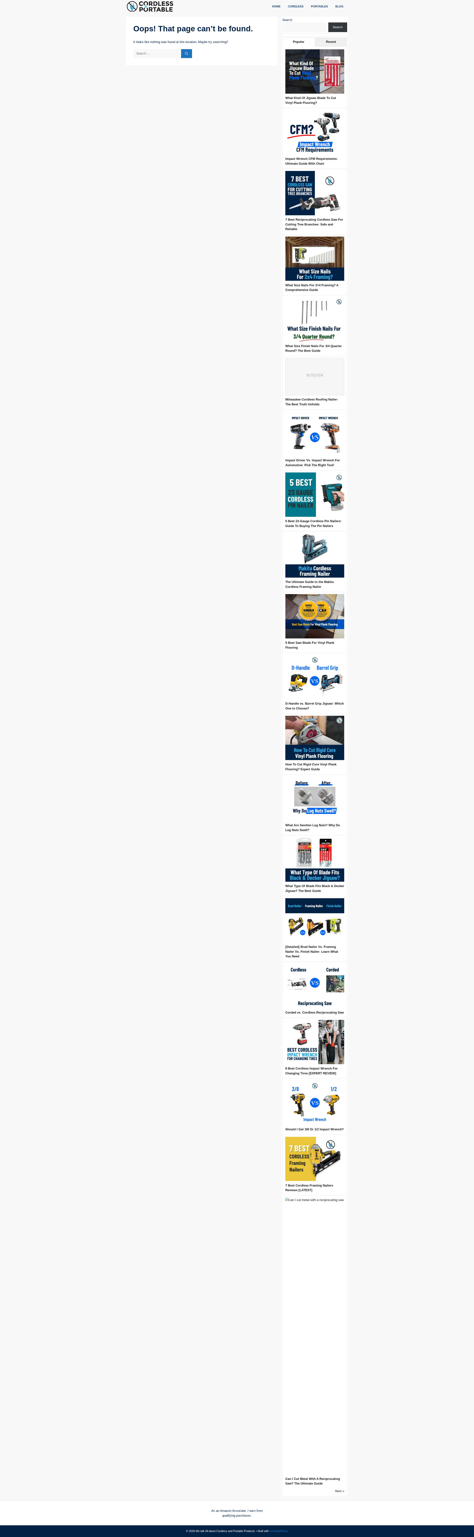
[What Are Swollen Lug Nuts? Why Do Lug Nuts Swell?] (314, 820)
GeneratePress (278, 1531)
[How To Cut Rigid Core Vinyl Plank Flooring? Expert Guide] (314, 759)
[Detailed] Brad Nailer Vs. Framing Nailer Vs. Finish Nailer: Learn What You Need (311, 951)
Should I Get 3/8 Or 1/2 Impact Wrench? (314, 1129)
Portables (319, 6)
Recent (331, 42)
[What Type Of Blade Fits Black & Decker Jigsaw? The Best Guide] (314, 880)
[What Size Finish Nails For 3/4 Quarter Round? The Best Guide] (314, 340)
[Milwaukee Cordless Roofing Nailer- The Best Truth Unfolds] (314, 394)
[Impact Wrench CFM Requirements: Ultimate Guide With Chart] (314, 153)
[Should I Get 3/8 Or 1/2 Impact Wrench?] (314, 1124)
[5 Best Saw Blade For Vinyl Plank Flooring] (314, 637)
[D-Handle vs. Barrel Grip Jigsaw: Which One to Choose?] (314, 698)
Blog (339, 6)
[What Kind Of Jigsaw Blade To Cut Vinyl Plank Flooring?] (314, 92)
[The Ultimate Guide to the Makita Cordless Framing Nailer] (314, 576)
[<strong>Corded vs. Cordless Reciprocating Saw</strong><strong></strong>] (314, 1007)
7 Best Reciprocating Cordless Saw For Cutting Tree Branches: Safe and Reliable (314, 224)
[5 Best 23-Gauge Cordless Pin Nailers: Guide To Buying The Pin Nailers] (314, 516)
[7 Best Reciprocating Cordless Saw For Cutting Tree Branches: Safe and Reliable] (314, 214)
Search (287, 20)
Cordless (295, 6)
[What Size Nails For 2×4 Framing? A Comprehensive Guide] (314, 279)
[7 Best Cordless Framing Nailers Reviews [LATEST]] (314, 1180)
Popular (298, 42)
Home (276, 6)
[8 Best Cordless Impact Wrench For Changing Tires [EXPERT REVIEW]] (314, 1063)
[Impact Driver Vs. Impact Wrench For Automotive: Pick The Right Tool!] (314, 455)
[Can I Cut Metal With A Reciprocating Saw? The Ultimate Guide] (314, 1200)
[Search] (186, 53)
